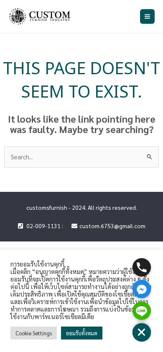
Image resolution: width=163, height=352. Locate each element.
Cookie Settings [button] (33, 333)
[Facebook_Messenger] (141, 289)
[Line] (141, 311)
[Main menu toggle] (147, 16)
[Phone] (141, 267)
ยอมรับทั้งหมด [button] (81, 333)
